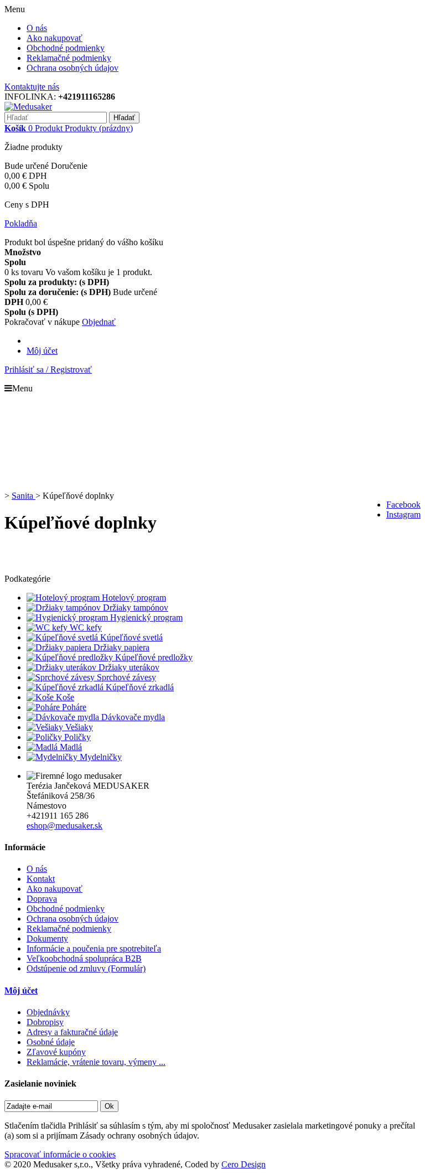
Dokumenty (47, 938)
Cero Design (243, 1164)
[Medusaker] (28, 106)
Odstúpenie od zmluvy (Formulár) (86, 968)
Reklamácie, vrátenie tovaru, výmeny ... (96, 1062)
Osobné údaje (51, 1042)
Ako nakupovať (54, 38)
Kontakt (41, 878)
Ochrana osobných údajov (72, 68)
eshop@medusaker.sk (64, 825)
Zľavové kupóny (56, 1052)
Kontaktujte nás (31, 86)
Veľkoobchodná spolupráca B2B (84, 958)
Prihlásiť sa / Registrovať (48, 369)
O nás (37, 28)
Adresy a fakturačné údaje (72, 1032)
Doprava (42, 898)
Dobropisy (45, 1022)
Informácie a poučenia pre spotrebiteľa (94, 948)
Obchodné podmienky (66, 48)
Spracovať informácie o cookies (60, 1154)
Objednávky (48, 1012)
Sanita (23, 495)
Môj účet (42, 350)
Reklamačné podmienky (69, 58)
